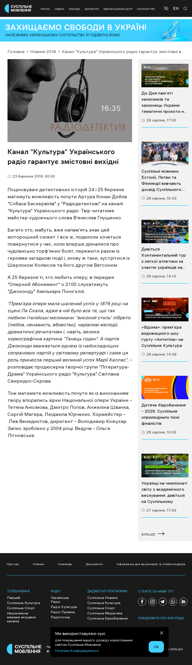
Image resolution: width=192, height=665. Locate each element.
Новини (59, 9)
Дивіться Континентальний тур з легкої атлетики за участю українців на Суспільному (163, 258)
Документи (92, 9)
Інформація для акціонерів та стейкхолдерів (151, 564)
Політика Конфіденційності (77, 650)
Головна (15, 51)
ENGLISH (176, 649)
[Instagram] (152, 602)
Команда (74, 9)
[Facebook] (142, 602)
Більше (148, 534)
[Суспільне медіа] (164, 75)
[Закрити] (161, 634)
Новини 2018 (43, 51)
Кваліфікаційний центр (117, 9)
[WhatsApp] (173, 602)
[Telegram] (163, 602)
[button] (167, 8)
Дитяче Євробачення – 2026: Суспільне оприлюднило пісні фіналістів (163, 414)
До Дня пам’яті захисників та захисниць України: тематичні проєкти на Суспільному (163, 102)
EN (176, 9)
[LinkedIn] (183, 602)
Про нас (45, 9)
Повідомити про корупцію (161, 618)
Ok (156, 647)
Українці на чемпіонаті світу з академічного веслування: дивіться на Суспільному (164, 492)
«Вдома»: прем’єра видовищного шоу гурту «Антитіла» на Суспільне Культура (162, 336)
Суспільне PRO (146, 9)
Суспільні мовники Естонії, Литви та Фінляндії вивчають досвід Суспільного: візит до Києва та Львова (161, 181)
